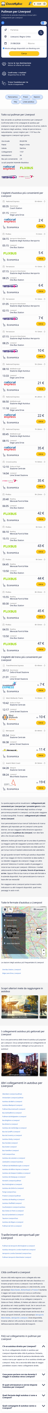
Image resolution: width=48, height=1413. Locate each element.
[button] (39, 931)
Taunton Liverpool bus (10, 1218)
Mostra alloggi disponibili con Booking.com (22, 48)
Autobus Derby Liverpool (11, 1139)
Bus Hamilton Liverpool (10, 1150)
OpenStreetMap (35, 958)
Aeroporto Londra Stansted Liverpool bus (16, 1253)
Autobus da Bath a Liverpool (12, 1101)
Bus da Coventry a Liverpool (12, 1135)
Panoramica (12, 97)
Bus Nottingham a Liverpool (12, 1184)
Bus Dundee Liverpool (10, 1143)
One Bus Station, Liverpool (11, 969)
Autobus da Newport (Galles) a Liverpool (16, 1173)
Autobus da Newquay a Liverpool (13, 1177)
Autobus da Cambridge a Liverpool (14, 1128)
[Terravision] (9, 178)
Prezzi (25, 97)
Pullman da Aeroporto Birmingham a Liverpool (18, 1246)
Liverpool (39, 909)
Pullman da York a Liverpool (12, 1226)
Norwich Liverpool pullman (11, 1181)
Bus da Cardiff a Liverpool (11, 1132)
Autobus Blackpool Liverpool (12, 1105)
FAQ (15, 102)
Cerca (41, 226)
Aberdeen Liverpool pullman (12, 1094)
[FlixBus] (26, 168)
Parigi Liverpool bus (9, 1192)
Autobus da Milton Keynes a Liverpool (15, 1169)
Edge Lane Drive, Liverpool (11, 973)
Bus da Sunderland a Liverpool (12, 1215)
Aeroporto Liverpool (19, 1318)
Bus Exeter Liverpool (9, 1147)
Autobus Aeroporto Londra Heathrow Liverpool (18, 1250)
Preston (35, 1290)
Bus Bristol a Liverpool (10, 1124)
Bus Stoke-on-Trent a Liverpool (13, 1211)
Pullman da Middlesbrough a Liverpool (15, 1166)
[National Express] (9, 168)
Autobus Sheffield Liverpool (12, 1203)
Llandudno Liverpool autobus (12, 1162)
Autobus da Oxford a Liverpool (13, 1188)
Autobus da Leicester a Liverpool (13, 1158)
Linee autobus (28, 102)
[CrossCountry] (26, 178)
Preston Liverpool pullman (11, 1196)
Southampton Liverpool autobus (13, 1207)
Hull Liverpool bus (8, 1154)
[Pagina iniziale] (13, 3)
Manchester (15, 1290)
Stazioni (37, 97)
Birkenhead (25, 1290)
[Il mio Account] (29, 3)
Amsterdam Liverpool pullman (12, 1098)
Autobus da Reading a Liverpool (13, 1199)
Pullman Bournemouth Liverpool (13, 1109)
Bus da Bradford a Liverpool (12, 1113)
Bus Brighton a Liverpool (10, 1120)
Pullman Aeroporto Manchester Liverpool (16, 1257)
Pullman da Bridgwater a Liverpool (14, 1116)
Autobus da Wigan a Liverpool (12, 1222)
